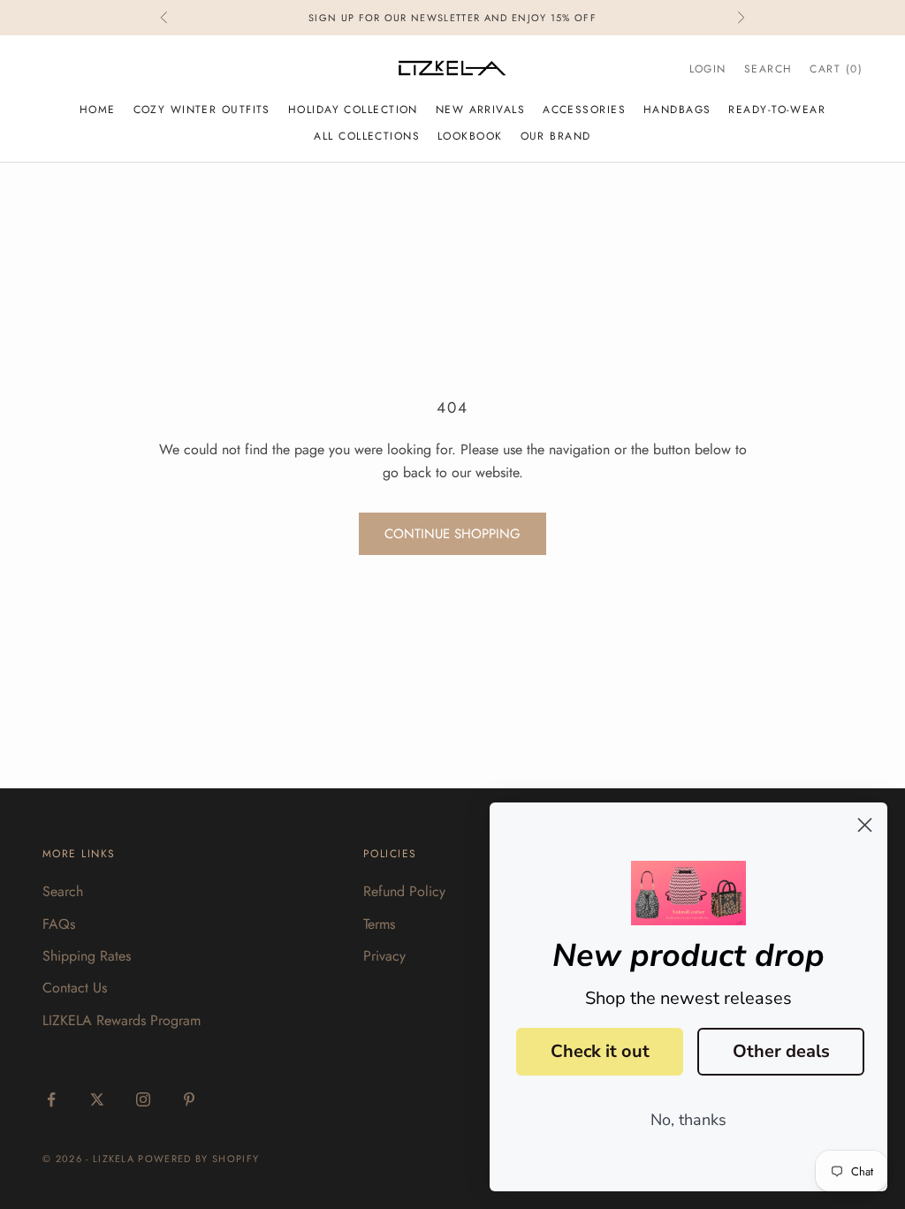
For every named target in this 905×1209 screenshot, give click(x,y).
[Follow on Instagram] (143, 1099)
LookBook (470, 136)
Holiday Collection (353, 110)
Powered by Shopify (198, 1159)
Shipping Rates (86, 956)
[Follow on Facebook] (51, 1099)
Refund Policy (404, 891)
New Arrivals (480, 110)
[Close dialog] (864, 825)
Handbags (677, 110)
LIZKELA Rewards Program (121, 1020)
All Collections (367, 136)
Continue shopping (452, 534)
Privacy (384, 956)
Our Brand (556, 136)
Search (62, 891)
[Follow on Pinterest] (189, 1099)
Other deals (781, 1051)
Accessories (584, 110)
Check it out (600, 1051)
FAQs (58, 924)
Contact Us (74, 987)
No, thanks (688, 1119)
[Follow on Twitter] (97, 1099)
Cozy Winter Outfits (201, 110)
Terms (379, 924)
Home (98, 110)
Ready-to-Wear (776, 110)
